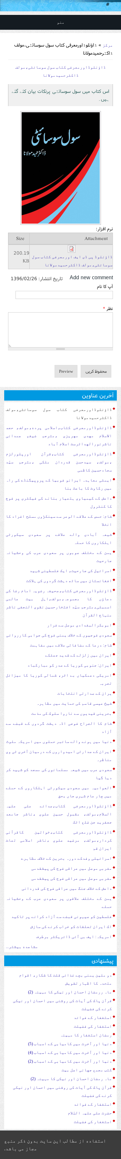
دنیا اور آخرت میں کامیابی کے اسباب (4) (70, 1052)
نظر (108, 308)
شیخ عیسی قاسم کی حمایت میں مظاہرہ (74, 703)
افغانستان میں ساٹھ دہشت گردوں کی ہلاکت (69, 580)
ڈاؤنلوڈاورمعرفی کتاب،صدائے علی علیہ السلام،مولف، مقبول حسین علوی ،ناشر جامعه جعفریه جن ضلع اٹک (59, 813)
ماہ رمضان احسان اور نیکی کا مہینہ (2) (71, 1078)
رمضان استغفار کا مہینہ (86, 1034)
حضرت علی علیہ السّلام (90, 1112)
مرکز (108, 45)
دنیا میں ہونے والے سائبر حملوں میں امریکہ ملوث (59, 741)
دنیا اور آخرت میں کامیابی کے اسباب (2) (70, 1061)
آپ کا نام (105, 286)
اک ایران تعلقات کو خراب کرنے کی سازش (71, 926)
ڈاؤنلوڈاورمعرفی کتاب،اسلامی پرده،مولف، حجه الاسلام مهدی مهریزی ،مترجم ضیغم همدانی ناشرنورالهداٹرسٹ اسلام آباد (59, 435)
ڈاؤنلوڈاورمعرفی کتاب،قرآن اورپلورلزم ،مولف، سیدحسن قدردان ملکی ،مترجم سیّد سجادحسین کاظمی (59, 461)
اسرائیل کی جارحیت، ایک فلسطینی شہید (71, 570)
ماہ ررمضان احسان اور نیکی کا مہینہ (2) (70, 991)
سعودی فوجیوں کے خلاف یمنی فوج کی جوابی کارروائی (59, 635)
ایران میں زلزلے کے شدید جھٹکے (78, 655)
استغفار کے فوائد (93, 1017)
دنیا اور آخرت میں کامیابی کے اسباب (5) (70, 1043)
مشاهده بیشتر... (22, 946)
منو (61, 22)
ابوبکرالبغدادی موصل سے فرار (79, 625)
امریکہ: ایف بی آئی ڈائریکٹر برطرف (74, 936)
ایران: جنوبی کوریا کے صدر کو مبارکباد (69, 665)
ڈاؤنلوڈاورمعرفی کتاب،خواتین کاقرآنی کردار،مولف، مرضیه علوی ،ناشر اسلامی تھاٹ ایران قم (59, 840)
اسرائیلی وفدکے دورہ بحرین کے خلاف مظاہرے (66, 858)
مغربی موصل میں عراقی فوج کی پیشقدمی (71, 868)
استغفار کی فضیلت (93, 1026)
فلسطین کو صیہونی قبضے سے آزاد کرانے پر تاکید (61, 916)
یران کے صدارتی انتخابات (84, 693)
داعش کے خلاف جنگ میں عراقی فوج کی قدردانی (67, 888)
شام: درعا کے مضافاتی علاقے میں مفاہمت (71, 645)
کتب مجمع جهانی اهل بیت (87, 1069)
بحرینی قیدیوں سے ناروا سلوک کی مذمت (71, 713)
